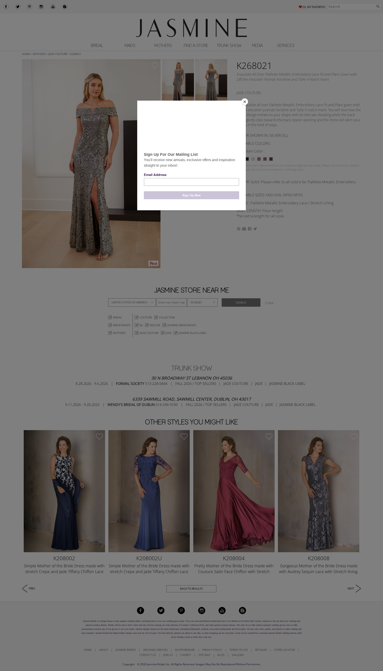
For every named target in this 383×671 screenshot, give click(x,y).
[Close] (244, 101)
